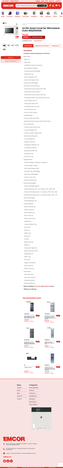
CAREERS (37, 1)
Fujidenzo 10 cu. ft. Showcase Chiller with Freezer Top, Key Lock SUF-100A (50, 369)
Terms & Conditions (12, 467)
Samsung (26, 313)
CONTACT (58, 1)
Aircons (55, 16)
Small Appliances (38, 23)
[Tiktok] (7, 461)
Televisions (17, 16)
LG (24, 365)
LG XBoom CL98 (27, 367)
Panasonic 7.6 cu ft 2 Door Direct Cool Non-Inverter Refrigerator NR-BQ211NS (50, 317)
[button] (16, 24)
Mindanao (47, 286)
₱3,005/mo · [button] (29, 321)
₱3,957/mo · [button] (29, 372)
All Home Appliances (30, 23)
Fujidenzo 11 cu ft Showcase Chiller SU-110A (50, 343)
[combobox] (31, 5)
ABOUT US (51, 1)
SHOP (46, 1)
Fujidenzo (47, 339)
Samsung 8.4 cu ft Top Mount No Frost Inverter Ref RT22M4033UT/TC (29, 317)
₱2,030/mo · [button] (49, 321)
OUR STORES (5, 1)
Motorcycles (26, 16)
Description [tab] (28, 45)
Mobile (2, 16)
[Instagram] (11, 461)
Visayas (37, 286)
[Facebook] (4, 461)
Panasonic (47, 313)
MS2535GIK (46, 53)
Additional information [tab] (42, 45)
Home (23, 23)
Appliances (48, 16)
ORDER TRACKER (14, 1)
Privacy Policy (52, 467)
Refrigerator (34, 16)
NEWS (42, 1)
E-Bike (41, 16)
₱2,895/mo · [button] (49, 347)
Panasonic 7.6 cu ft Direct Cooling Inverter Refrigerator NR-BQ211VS (29, 343)
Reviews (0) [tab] (55, 45)
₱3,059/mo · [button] (49, 373)
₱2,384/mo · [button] (29, 347)
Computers (10, 16)
